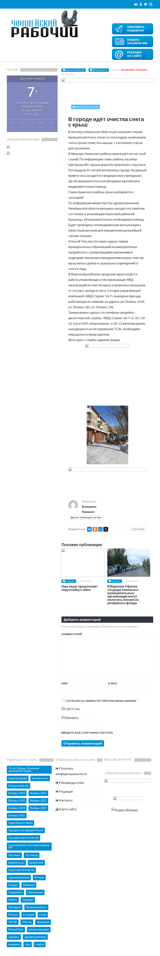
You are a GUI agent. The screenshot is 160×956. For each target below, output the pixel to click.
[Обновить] (70, 718)
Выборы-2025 (38, 808)
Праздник (27, 899)
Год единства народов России (25, 830)
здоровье (13, 936)
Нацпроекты (15, 892)
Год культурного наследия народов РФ (29, 846)
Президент (14, 907)
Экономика (43, 922)
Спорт (42, 914)
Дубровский (36, 862)
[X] (105, 529)
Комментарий (71, 634)
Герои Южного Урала (20, 822)
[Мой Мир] (100, 529)
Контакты (66, 800)
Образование (35, 892)
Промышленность (36, 907)
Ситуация (28, 914)
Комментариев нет (87, 106)
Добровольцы (16, 862)
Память (12, 899)
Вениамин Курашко (134, 70)
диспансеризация (38, 929)
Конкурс (13, 884)
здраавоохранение (35, 936)
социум (39, 944)
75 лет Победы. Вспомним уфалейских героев (23, 769)
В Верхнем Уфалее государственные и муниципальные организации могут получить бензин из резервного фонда (123, 594)
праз (27, 944)
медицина (14, 944)
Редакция (66, 791)
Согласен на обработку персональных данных (102, 700)
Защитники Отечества (21, 870)
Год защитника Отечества (23, 837)
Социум (70, 581)
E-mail (113, 683)
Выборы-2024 (16, 808)
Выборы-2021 (38, 800)
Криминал (29, 884)
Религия (13, 914)
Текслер (27, 922)
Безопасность (40, 778)
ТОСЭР (12, 922)
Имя (65, 683)
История (39, 877)
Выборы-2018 (16, 793)
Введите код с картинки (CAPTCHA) (87, 732)
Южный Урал (15, 929)
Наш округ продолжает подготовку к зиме (79, 588)
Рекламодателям (71, 782)
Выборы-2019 (38, 793)
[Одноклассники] (94, 529)
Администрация (17, 778)
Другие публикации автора (85, 517)
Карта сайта (67, 809)
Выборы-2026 (16, 815)
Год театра (31, 855)
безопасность (100, 70)
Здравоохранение (18, 877)
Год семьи (14, 855)
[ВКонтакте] (89, 529)
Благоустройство (75, 70)
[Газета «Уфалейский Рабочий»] (46, 37)
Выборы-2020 (16, 800)
